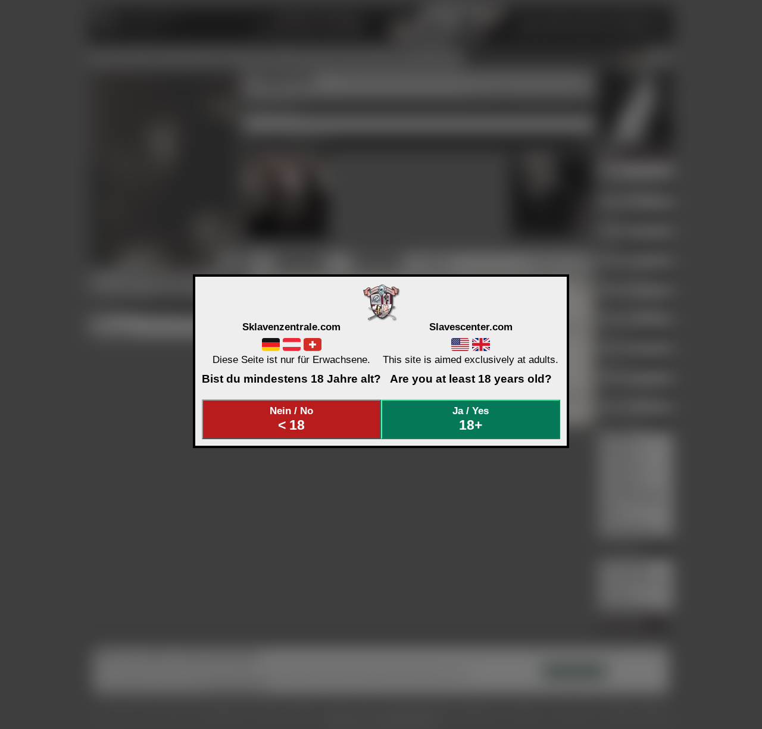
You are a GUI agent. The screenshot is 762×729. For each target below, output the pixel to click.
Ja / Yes (470, 419)
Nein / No (291, 419)
